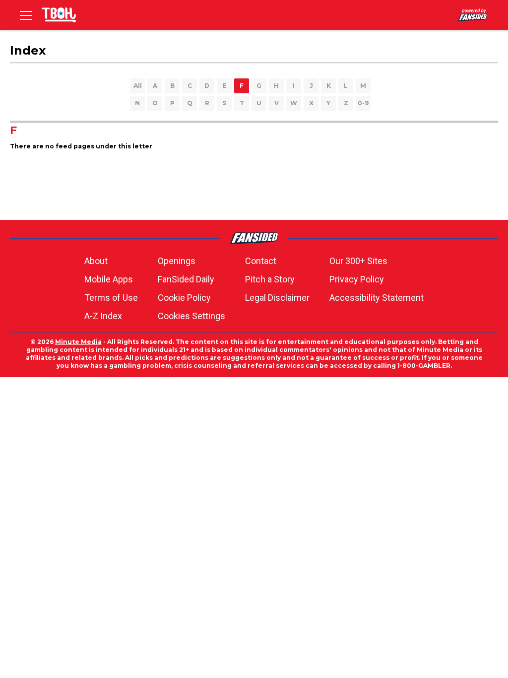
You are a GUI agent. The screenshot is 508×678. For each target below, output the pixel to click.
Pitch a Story (270, 279)
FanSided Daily (186, 279)
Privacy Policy (356, 279)
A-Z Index (103, 316)
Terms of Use (111, 297)
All (137, 85)
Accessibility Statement (376, 297)
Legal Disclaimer (277, 297)
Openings (176, 261)
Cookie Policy (184, 297)
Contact (260, 261)
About (96, 261)
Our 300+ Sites (358, 261)
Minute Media (78, 341)
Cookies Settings (191, 316)
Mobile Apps (108, 279)
